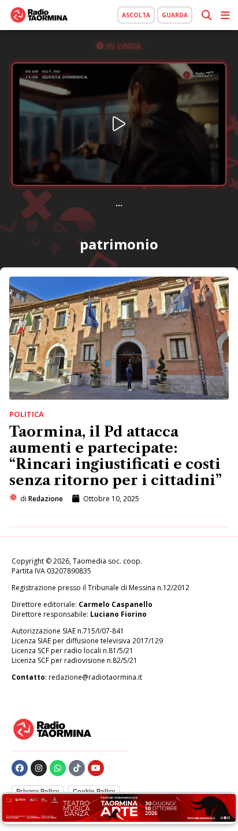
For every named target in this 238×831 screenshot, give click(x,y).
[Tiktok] (77, 768)
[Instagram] (39, 768)
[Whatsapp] (58, 768)
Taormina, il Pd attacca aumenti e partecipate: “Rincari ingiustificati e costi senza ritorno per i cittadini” (115, 456)
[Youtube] (96, 768)
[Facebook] (20, 768)
